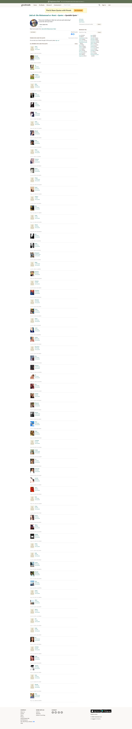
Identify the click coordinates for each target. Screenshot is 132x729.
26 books (37, 132)
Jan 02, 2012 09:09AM (35, 560)
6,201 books (37, 413)
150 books (37, 291)
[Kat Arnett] (32, 639)
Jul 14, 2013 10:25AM (35, 325)
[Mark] (32, 696)
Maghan (36, 196)
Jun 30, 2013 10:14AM (35, 344)
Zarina (36, 309)
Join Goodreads (78, 10)
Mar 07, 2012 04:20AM (35, 541)
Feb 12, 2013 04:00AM (35, 400)
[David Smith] (32, 189)
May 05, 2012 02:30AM (36, 503)
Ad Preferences (24, 720)
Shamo (36, 515)
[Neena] (32, 170)
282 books (37, 573)
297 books (37, 348)
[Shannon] (32, 367)
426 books (37, 582)
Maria (36, 431)
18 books (37, 66)
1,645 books (37, 263)
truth (80, 49)
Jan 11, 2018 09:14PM (35, 109)
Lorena (36, 562)
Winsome (37, 299)
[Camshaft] (32, 442)
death (80, 54)
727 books (37, 667)
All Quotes (81, 19)
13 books (37, 517)
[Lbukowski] (32, 471)
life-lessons (81, 51)
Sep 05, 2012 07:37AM (35, 475)
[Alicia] (32, 602)
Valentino (37, 271)
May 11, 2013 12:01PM (36, 381)
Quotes (60, 15)
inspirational (81, 38)
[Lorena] (32, 564)
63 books (37, 470)
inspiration (93, 38)
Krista (36, 243)
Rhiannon (37, 403)
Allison (36, 525)
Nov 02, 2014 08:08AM (36, 231)
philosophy (81, 40)
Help (22, 723)
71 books (37, 310)
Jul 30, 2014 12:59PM (35, 241)
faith (91, 36)
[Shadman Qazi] (32, 161)
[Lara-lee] (32, 480)
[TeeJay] (32, 180)
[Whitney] (32, 77)
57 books (37, 601)
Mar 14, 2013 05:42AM (35, 391)
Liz (35, 65)
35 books (37, 376)
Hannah (36, 684)
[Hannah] (32, 686)
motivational (93, 40)
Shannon (37, 365)
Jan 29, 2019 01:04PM (35, 81)
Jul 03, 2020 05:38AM (35, 62)
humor (80, 39)
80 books (37, 535)
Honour (36, 412)
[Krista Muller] (32, 245)
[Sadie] (32, 658)
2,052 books (37, 451)
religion (92, 43)
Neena (36, 168)
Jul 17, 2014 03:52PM (35, 250)
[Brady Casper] (32, 264)
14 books (37, 104)
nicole (36, 328)
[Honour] (32, 414)
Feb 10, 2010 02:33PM (35, 672)
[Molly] (32, 630)
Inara (36, 112)
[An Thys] (32, 377)
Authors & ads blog (40, 715)
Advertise (38, 713)
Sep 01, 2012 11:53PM (35, 484)
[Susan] (32, 546)
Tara (36, 384)
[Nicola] (32, 611)
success (92, 49)
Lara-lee (36, 478)
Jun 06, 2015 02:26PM (35, 175)
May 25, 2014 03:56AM (36, 278)
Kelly (36, 553)
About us (23, 712)
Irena (36, 675)
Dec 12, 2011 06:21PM (35, 578)
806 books (37, 338)
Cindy (36, 506)
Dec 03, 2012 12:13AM (35, 447)
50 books (37, 235)
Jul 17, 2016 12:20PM (35, 156)
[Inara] (32, 114)
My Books (41, 5)
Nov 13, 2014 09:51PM (35, 222)
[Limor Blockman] (32, 105)
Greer (36, 121)
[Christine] (32, 649)
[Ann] (32, 621)
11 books (37, 460)
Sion (36, 356)
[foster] (32, 217)
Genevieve (37, 290)
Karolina (36, 665)
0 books (36, 85)
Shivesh (36, 56)
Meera (36, 318)
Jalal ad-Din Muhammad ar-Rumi (42, 15)
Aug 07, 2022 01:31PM (35, 53)
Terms (22, 715)
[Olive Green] (32, 424)
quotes (80, 53)
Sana (36, 496)
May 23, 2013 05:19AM (36, 363)
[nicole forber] (32, 330)
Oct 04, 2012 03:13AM (35, 466)
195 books (37, 57)
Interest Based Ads (25, 718)
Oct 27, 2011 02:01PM (35, 606)
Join (109, 5)
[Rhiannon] (32, 405)
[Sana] (32, 499)
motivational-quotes (95, 54)
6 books (36, 488)
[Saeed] (32, 592)
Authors (38, 712)
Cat (35, 459)
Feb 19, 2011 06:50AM (35, 644)
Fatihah (36, 534)
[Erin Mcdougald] (32, 236)
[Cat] (32, 461)
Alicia (36, 600)
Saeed (36, 590)
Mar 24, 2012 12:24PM (35, 531)
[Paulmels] (32, 283)
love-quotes (93, 47)
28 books (37, 273)
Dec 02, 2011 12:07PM (35, 588)
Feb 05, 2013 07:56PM (35, 409)
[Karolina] (32, 668)
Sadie (36, 656)
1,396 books (37, 695)
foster (36, 215)
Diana (36, 149)
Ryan (36, 581)
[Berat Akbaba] (32, 86)
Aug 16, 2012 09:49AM (35, 494)
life (41, 26)
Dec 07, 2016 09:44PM (35, 137)
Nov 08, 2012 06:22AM (36, 456)
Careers (22, 713)
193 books (37, 498)
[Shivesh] (32, 58)
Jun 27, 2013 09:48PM (35, 353)
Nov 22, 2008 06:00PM (35, 700)
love (80, 35)
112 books (37, 685)
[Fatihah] (32, 536)
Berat (36, 84)
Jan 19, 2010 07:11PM (35, 681)
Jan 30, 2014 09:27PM (35, 306)
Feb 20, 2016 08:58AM (35, 166)
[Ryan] (32, 583)
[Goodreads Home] (26, 5)
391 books (37, 320)
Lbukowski (37, 468)
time (91, 51)
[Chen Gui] (32, 142)
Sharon (36, 224)
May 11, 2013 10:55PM (36, 372)
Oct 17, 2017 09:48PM (35, 119)
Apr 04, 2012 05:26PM (35, 522)
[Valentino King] (32, 274)
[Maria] (32, 433)
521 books (37, 301)
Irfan (36, 93)
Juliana (36, 337)
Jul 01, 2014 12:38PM (35, 269)
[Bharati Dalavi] (32, 133)
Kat (35, 637)
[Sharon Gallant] (32, 227)
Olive (36, 421)
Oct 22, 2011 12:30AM (35, 616)
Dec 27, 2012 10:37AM (35, 438)
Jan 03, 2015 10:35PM (35, 203)
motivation (93, 50)
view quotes (37, 49)
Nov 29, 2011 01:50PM (35, 597)
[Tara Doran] (32, 386)
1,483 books (37, 76)
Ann (36, 618)
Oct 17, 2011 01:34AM (35, 625)
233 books (37, 385)
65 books (37, 226)
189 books (37, 404)
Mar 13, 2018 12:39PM (35, 100)
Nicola (36, 609)
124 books (37, 94)
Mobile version (94, 714)
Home (35, 5)
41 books (37, 123)
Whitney (36, 74)
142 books (37, 207)
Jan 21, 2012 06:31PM (35, 550)
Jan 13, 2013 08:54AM (35, 428)
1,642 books (37, 113)
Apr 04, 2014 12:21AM (35, 297)
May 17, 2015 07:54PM (36, 194)
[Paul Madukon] (32, 208)
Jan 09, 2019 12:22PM (35, 91)
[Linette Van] (32, 452)
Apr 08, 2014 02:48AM (35, 288)
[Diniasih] (32, 574)
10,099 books (37, 254)
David (36, 187)
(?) (77, 15)
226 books (37, 357)
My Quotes (81, 20)
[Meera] (32, 320)
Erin (36, 234)
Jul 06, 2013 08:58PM (35, 334)
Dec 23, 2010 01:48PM (35, 653)
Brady (36, 262)
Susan (36, 543)
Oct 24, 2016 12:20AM (35, 147)
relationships (93, 42)
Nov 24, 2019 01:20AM (36, 72)
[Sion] (32, 358)
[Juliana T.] (32, 339)
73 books (37, 676)
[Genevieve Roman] (32, 292)
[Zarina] (32, 311)
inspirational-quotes (83, 42)
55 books (37, 479)
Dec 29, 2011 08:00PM (35, 569)
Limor (36, 102)
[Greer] (32, 123)
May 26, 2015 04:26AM (36, 184)
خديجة (36, 487)
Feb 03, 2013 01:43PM (35, 419)
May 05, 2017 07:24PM (36, 128)
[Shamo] (32, 517)
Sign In (104, 5)
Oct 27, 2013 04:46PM (35, 316)
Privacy (22, 716)
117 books (37, 151)
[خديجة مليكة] (32, 489)
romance (81, 47)
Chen (36, 140)
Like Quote (33, 32)
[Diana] (32, 152)
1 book (36, 48)
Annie (36, 46)
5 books (36, 160)
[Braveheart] (32, 349)
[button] (49, 5)
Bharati (36, 131)
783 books (37, 657)
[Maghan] (32, 198)
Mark (36, 693)
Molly (36, 628)
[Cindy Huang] (32, 508)
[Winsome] (32, 302)
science (92, 53)
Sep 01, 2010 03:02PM (35, 663)
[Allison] (32, 527)
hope (92, 35)
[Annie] (32, 48)
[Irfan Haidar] (32, 95)
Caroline (36, 393)
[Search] (99, 5)
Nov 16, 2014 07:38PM (35, 212)
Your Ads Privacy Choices (27, 721)
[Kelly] (32, 555)
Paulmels (36, 281)
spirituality (93, 39)
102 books (37, 423)
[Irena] (32, 677)
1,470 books (37, 179)
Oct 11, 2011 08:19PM (35, 635)
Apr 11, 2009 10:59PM (35, 691)
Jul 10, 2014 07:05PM (35, 259)
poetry (80, 50)
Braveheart (37, 346)
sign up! (57, 40)
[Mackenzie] (32, 255)
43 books (37, 432)
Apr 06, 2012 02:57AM (35, 513)
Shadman (37, 159)
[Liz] (32, 67)
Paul (36, 206)
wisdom (80, 46)
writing (92, 46)
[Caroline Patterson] (32, 395)
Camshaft (37, 440)
